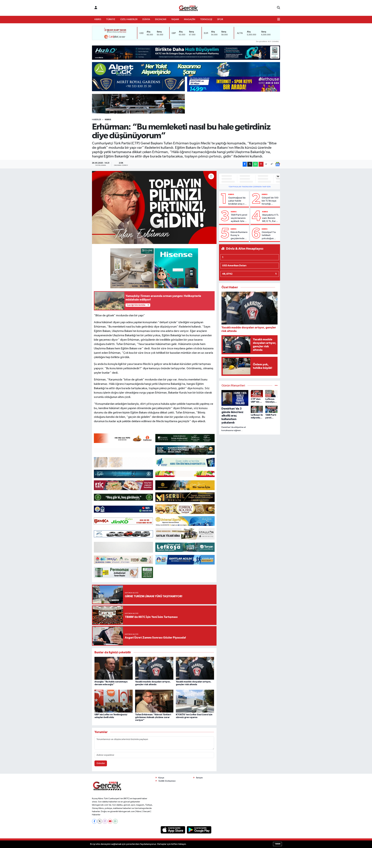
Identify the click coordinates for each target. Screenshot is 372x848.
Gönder (100, 763)
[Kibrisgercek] (188, 8)
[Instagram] (104, 821)
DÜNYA (146, 19)
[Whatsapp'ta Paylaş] (255, 164)
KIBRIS (97, 19)
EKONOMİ (160, 19)
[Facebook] (94, 821)
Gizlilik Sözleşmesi (167, 781)
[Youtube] (110, 821)
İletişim (199, 778)
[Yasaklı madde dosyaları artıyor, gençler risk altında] (154, 668)
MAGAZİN (189, 19)
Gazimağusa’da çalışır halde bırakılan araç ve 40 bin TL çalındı (237, 201)
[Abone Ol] (277, 164)
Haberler (96, 120)
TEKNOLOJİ (206, 19)
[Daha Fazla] (261, 164)
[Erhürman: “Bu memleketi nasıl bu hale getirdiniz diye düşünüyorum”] (154, 207)
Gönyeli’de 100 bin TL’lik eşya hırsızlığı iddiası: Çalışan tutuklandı (270, 201)
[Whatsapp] (115, 821)
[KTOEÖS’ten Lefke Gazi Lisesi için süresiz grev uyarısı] (195, 701)
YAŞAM (175, 19)
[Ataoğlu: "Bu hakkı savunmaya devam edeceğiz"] (113, 668)
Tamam (277, 844)
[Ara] (278, 8)
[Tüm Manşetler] (276, 385)
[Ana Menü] (278, 19)
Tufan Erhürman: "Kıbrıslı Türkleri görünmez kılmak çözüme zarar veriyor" (153, 717)
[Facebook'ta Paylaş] (245, 164)
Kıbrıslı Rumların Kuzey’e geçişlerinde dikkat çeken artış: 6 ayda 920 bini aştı (239, 235)
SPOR (220, 19)
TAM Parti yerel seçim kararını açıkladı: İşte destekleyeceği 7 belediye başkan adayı (239, 218)
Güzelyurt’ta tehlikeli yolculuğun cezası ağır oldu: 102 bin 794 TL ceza (269, 235)
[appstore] (173, 830)
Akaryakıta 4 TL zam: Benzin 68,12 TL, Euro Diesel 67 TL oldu (270, 218)
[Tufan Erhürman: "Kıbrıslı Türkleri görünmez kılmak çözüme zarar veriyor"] (154, 701)
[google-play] (199, 830)
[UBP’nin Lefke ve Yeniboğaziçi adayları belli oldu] (113, 701)
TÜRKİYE (110, 19)
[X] (99, 821)
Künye (161, 778)
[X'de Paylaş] (249, 164)
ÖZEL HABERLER (128, 19)
